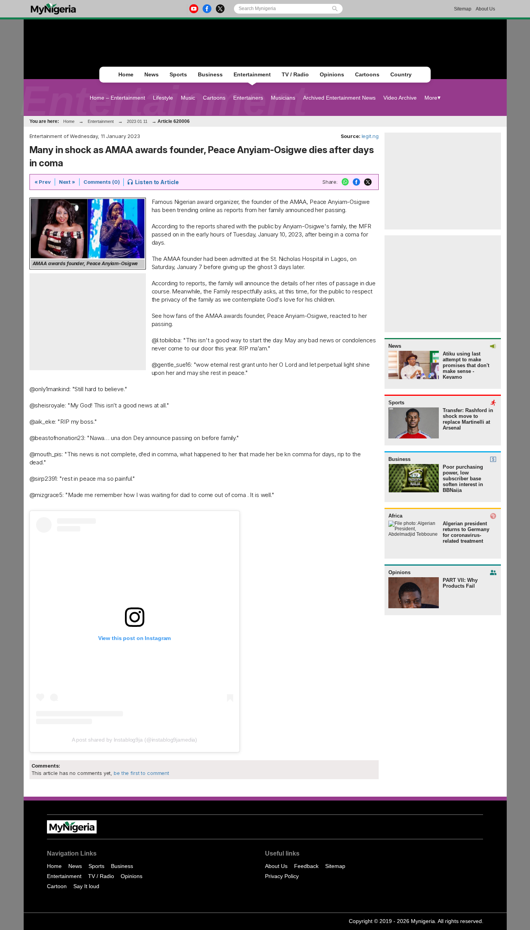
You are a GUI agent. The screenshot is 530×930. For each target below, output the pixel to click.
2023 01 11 (137, 121)
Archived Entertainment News (339, 98)
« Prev (43, 182)
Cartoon (57, 886)
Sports (178, 74)
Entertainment (252, 74)
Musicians (283, 98)
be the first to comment (140, 773)
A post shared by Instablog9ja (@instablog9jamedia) (134, 740)
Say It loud (86, 886)
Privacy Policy (282, 876)
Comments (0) (101, 182)
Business (210, 74)
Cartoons (367, 74)
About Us (485, 9)
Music (188, 98)
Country (401, 74)
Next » (67, 182)
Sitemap (462, 9)
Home (125, 74)
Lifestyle (163, 98)
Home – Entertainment (117, 98)
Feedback (306, 866)
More (430, 98)
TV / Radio (295, 74)
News (151, 74)
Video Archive (400, 98)
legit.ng (370, 136)
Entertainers (248, 98)
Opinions (332, 74)
